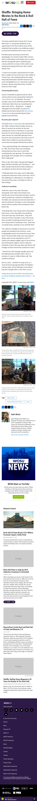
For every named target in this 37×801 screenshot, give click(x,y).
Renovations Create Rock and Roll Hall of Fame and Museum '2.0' (18, 628)
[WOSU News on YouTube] (18, 463)
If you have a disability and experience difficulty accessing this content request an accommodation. (17, 778)
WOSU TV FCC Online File (10, 773)
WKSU (32, 282)
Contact (5, 755)
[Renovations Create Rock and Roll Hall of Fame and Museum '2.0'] (18, 616)
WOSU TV (6, 733)
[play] (3, 799)
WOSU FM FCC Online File (10, 766)
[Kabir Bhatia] (5, 417)
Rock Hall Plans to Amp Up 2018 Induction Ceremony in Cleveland (16, 571)
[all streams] (34, 799)
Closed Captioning (8, 759)
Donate (31, 2)
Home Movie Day (8, 99)
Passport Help (7, 762)
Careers (5, 751)
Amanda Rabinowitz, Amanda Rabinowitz (13, 684)
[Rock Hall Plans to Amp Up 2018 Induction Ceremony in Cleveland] (18, 558)
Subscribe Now (18, 497)
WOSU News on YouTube (18, 484)
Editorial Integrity (8, 748)
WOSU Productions (8, 740)
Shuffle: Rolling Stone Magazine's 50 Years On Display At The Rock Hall (17, 680)
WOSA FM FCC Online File (10, 770)
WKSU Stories (11, 398)
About (5, 744)
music (28, 401)
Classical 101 (6, 729)
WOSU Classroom (8, 736)
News (4, 725)
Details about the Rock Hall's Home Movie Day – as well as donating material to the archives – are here (18, 276)
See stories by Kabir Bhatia (19, 435)
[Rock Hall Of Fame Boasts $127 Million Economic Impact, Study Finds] (18, 519)
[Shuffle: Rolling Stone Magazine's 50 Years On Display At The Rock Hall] (18, 666)
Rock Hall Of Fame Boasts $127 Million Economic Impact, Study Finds (18, 534)
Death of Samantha (14, 124)
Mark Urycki (6, 537)
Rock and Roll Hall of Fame (14, 401)
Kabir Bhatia (5, 25)
